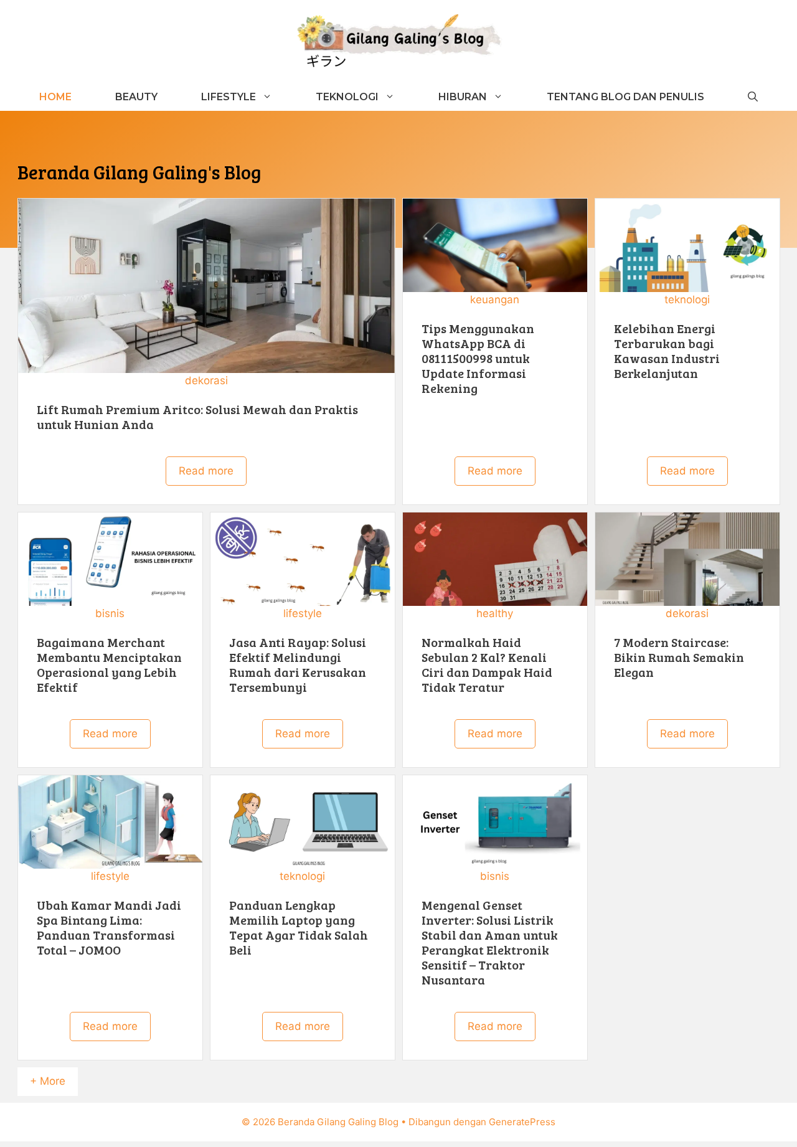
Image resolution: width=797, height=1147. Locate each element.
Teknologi (347, 97)
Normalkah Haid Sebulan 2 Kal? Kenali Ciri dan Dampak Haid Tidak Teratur (487, 664)
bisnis (110, 613)
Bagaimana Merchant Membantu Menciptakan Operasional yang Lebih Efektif (109, 664)
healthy (494, 613)
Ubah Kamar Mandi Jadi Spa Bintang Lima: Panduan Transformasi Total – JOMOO (109, 927)
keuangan (494, 299)
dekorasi (206, 380)
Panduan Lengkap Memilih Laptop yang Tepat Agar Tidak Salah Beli (298, 927)
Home (55, 97)
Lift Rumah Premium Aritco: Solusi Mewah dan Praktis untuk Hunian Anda (197, 416)
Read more (206, 471)
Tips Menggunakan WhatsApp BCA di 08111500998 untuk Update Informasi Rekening (478, 358)
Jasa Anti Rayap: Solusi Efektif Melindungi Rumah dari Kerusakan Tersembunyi (297, 664)
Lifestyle (228, 97)
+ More (47, 1081)
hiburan (462, 97)
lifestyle (302, 613)
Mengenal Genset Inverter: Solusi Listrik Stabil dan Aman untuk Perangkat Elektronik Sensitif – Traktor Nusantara (490, 942)
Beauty (136, 97)
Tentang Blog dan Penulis (625, 97)
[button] (753, 97)
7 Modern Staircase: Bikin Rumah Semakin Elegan (679, 657)
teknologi (687, 299)
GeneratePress (522, 1122)
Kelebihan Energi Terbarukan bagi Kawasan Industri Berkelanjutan (667, 350)
